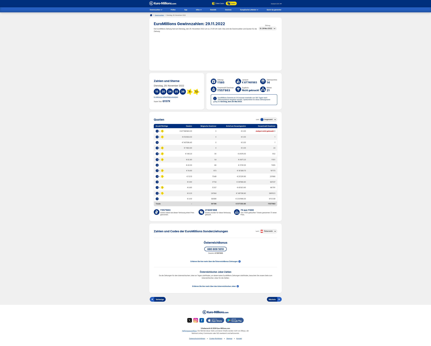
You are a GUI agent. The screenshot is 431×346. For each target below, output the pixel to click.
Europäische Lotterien (248, 10)
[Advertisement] (215, 49)
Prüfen (173, 10)
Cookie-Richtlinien (215, 338)
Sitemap (229, 338)
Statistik (213, 10)
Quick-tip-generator (274, 10)
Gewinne (228, 10)
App (185, 10)
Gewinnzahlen (155, 10)
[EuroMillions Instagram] (195, 320)
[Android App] (234, 320)
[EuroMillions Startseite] (151, 15)
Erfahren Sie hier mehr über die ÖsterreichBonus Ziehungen (214, 261)
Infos (198, 10)
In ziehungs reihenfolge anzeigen (166, 97)
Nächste (272, 299)
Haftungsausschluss (189, 331)
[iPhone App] (215, 320)
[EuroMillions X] (189, 320)
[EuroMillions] (162, 5)
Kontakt (239, 338)
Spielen (233, 3)
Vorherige (160, 299)
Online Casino (220, 3)
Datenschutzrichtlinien (197, 338)
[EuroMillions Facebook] (202, 320)
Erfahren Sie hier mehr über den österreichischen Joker (214, 286)
